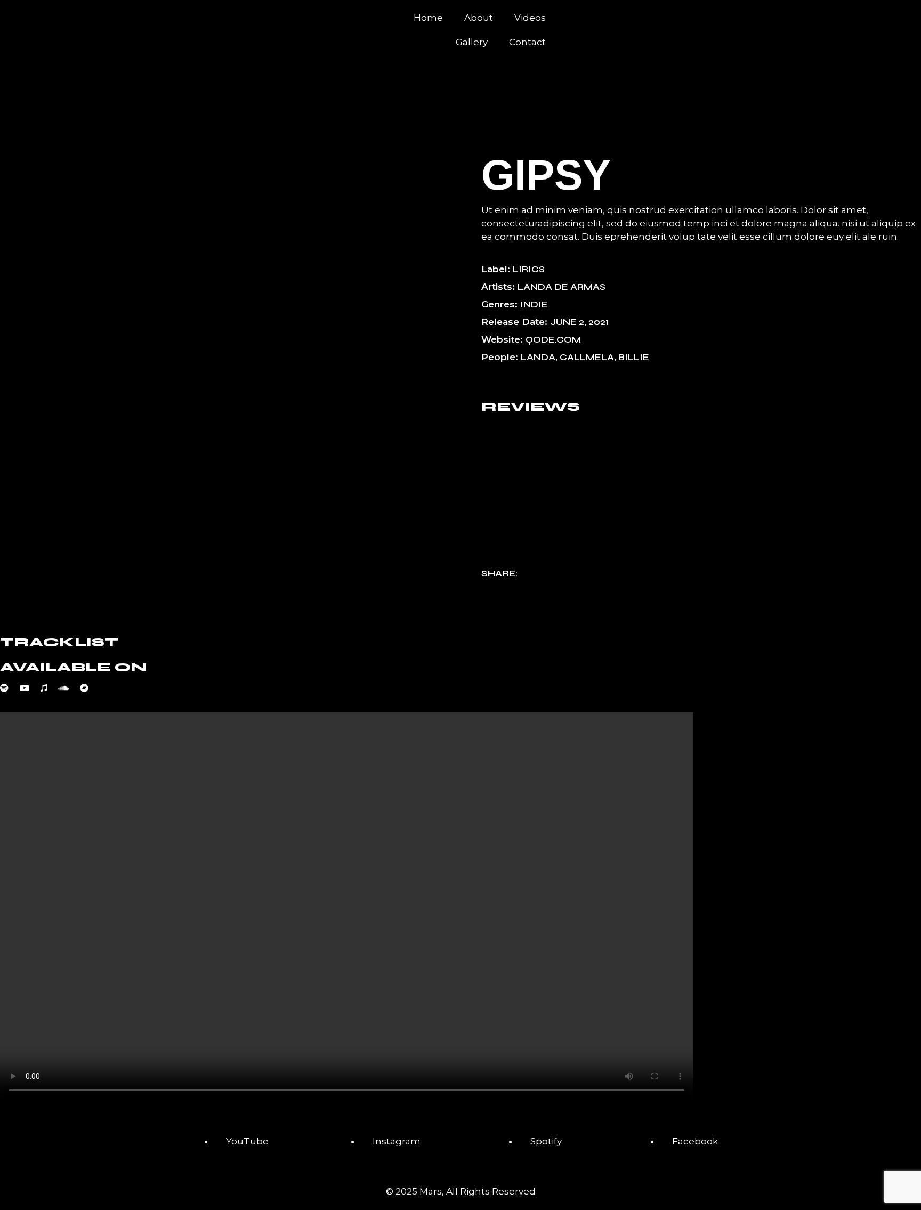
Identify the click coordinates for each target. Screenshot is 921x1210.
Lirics (529, 269)
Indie (534, 304)
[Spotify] (580, 18)
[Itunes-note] (609, 18)
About (478, 17)
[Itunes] (49, 688)
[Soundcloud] (69, 688)
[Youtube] (638, 18)
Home (428, 17)
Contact (527, 42)
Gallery (472, 42)
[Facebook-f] (666, 18)
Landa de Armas (561, 287)
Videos (530, 17)
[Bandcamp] (90, 688)
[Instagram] (695, 18)
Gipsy (546, 175)
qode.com (553, 340)
